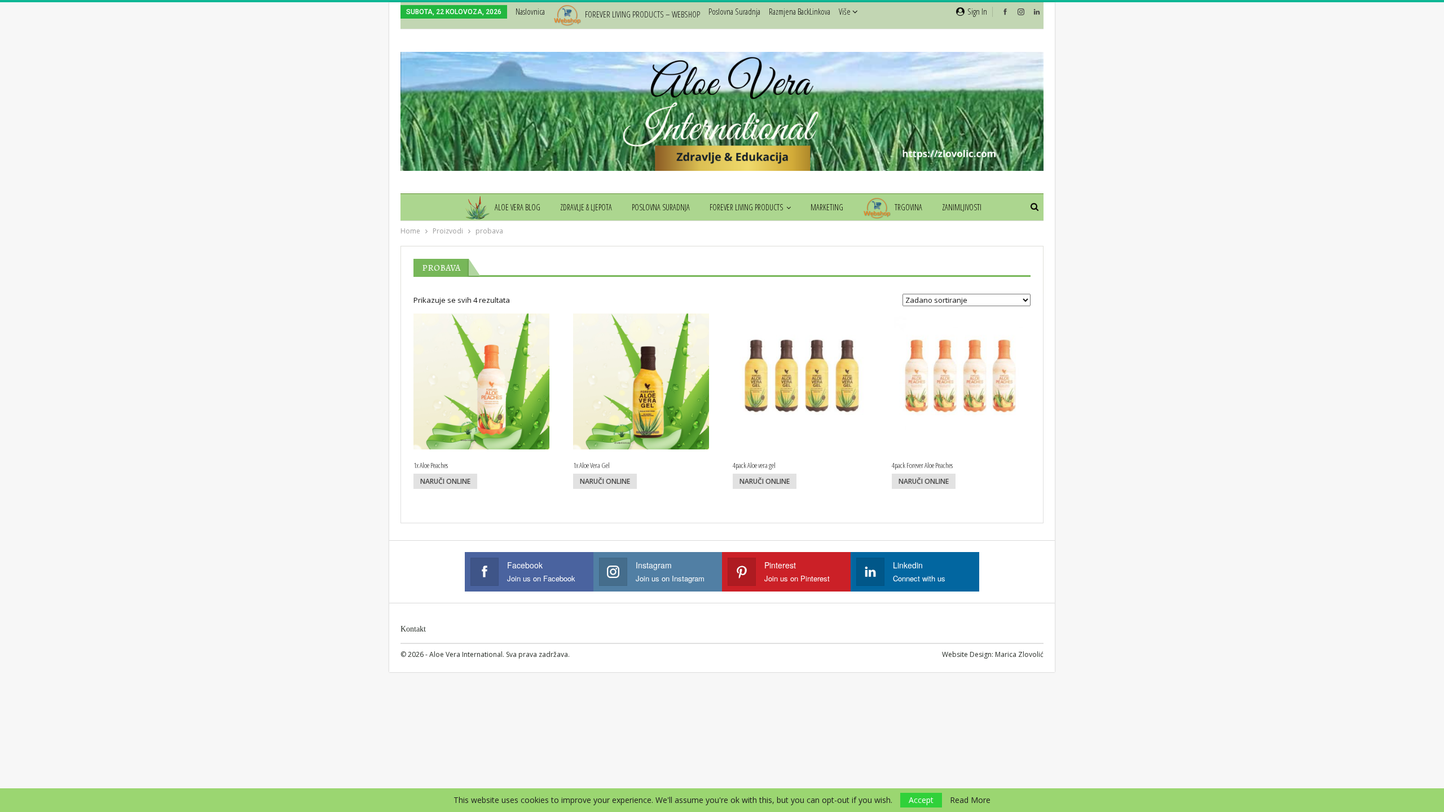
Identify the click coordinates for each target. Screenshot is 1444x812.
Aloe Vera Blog (517, 207)
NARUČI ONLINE (445, 481)
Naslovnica (530, 11)
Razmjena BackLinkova (799, 11)
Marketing (827, 207)
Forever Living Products (746, 207)
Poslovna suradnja (734, 11)
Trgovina (908, 207)
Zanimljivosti (961, 207)
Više (845, 11)
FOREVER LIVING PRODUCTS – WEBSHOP (642, 14)
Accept (921, 800)
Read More (970, 800)
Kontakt (413, 629)
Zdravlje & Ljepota (586, 207)
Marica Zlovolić (1019, 654)
